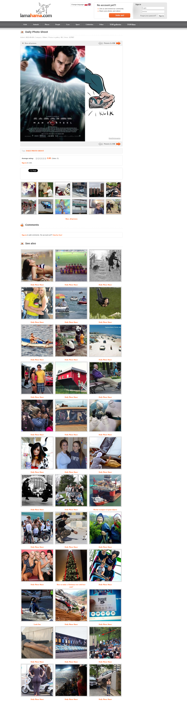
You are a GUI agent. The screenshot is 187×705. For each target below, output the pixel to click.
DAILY (28, 151)
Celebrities (89, 24)
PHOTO (35, 151)
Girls (25, 24)
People (57, 24)
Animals (36, 24)
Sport (78, 24)
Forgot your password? (148, 16)
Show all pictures (30, 43)
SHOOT (41, 151)
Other (101, 24)
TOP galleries (115, 24)
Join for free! (57, 235)
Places (47, 24)
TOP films (131, 24)
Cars (68, 24)
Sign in (24, 163)
